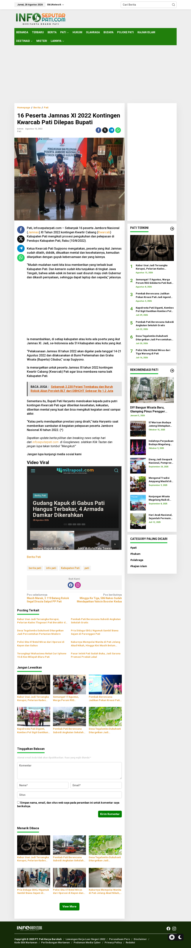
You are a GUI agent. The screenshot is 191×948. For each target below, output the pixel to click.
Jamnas (33, 232)
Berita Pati (34, 557)
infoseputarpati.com (45, 442)
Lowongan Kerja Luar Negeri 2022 (85, 939)
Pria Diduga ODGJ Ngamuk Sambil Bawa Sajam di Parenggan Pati (94, 632)
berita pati (35, 568)
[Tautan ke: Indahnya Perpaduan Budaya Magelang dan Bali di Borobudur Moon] (138, 446)
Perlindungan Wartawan (55, 942)
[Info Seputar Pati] (40, 18)
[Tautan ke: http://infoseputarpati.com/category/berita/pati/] (172, 228)
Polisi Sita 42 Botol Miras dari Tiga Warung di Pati (153, 352)
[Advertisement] (95, 74)
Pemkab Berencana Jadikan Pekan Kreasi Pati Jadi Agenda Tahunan (104, 698)
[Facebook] (71, 585)
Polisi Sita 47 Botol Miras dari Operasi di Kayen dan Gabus (40, 644)
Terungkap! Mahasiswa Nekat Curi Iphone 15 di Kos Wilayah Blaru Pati (41, 655)
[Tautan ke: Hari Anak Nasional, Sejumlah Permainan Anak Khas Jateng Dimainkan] (138, 520)
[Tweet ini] (105, 130)
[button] (173, 4)
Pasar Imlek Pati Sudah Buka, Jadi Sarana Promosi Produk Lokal (95, 655)
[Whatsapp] (118, 130)
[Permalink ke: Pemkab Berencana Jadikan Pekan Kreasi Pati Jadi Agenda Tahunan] (105, 684)
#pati (133, 547)
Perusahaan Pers (119, 939)
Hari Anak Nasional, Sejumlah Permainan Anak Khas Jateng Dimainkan (161, 517)
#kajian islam (138, 566)
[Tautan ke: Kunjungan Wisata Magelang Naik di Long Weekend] (138, 502)
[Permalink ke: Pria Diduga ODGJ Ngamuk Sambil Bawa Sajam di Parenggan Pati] (33, 877)
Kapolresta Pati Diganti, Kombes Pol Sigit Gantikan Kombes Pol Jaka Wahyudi (32, 730)
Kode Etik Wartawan (25, 942)
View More (69, 906)
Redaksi (130, 942)
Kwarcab (104, 232)
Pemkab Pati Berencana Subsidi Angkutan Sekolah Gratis (96, 621)
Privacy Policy (113, 942)
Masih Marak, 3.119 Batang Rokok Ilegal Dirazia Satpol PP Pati (48, 598)
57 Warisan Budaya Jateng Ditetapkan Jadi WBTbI (160, 424)
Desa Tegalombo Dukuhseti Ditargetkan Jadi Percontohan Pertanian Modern (40, 632)
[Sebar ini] (98, 130)
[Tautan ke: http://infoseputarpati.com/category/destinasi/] (172, 370)
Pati (19, 131)
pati (86, 568)
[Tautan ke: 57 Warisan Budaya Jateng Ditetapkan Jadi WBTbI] (138, 428)
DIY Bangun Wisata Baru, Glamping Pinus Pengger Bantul (147, 410)
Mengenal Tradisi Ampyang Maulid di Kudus (160, 480)
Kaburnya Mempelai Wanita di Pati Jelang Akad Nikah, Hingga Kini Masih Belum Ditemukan (95, 644)
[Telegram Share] (111, 130)
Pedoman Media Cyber (87, 942)
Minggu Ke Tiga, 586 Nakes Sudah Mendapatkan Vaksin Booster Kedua (99, 598)
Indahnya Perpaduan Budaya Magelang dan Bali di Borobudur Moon (161, 443)
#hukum (135, 553)
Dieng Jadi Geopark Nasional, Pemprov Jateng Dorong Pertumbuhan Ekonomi (160, 461)
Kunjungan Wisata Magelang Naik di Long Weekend (159, 498)
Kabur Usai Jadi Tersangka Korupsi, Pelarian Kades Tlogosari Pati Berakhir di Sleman (41, 621)
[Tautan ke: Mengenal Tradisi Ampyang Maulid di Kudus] (138, 483)
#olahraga (136, 560)
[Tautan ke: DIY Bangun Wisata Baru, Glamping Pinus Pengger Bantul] (152, 390)
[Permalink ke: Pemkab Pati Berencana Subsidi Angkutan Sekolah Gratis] (69, 716)
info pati (51, 568)
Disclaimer (140, 939)
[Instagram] (78, 585)
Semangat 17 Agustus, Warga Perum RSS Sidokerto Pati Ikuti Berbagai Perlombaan (66, 698)
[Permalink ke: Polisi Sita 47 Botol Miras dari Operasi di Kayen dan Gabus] (69, 877)
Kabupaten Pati (70, 568)
